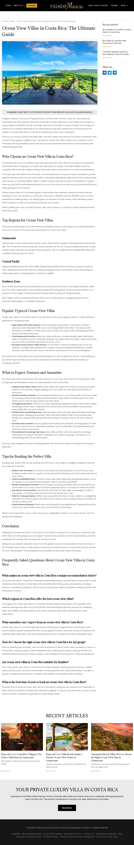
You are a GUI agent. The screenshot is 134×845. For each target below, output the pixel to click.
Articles (31, 21)
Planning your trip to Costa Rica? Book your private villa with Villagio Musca (49, 112)
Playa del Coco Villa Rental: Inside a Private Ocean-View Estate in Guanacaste (64, 757)
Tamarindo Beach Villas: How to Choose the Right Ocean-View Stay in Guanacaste (111, 757)
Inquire (114, 5)
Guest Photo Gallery (98, 5)
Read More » (107, 35)
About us (18, 5)
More (123, 5)
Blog (25, 21)
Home (8, 5)
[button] (105, 73)
